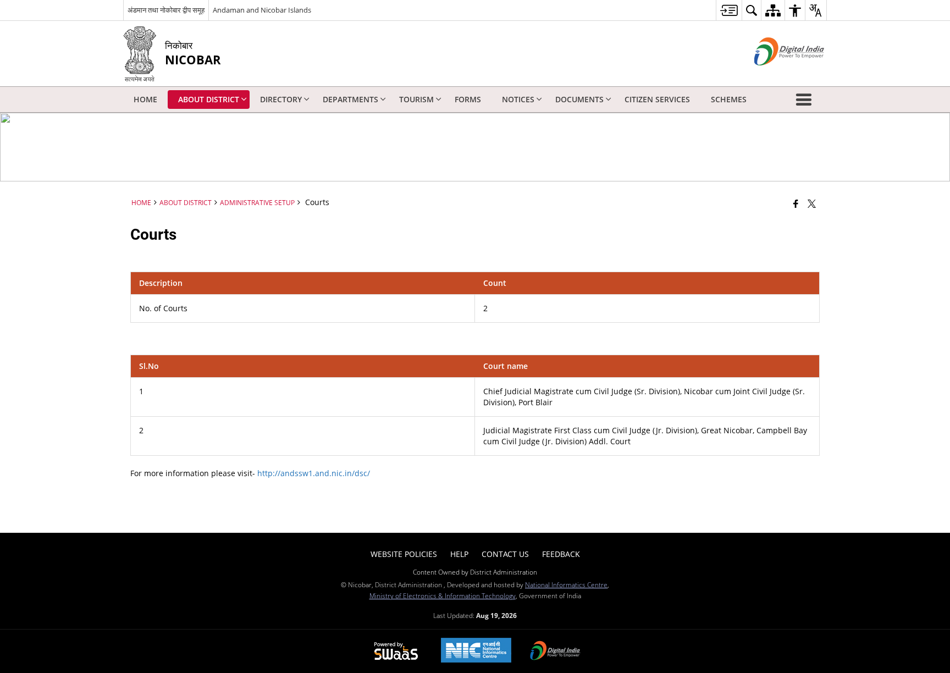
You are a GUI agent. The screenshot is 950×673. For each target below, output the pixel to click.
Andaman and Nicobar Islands (262, 10)
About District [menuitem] (208, 99)
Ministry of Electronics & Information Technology (442, 595)
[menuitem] (729, 10)
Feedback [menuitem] (561, 554)
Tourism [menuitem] (416, 99)
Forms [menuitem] (468, 99)
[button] (806, 99)
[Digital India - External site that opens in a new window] (775, 74)
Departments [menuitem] (350, 99)
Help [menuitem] (459, 554)
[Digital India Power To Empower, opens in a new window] (555, 651)
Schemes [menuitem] (729, 99)
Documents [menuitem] (579, 99)
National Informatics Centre (566, 584)
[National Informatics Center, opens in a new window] (476, 651)
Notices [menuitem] (518, 99)
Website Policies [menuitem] (404, 554)
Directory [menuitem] (281, 99)
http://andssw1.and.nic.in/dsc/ (313, 473)
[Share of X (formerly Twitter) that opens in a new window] (812, 203)
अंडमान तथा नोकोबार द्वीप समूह (166, 10)
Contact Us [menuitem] (505, 554)
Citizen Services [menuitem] (657, 99)
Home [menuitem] (145, 99)
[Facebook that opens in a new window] (796, 203)
